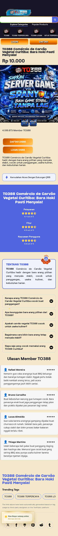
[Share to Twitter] (8, 524)
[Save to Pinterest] (33, 524)
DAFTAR (43, 41)
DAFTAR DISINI (18, 142)
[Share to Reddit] (41, 524)
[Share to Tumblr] (49, 524)
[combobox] (26, 20)
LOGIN (14, 41)
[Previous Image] (2, 94)
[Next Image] (55, 94)
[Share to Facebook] (16, 524)
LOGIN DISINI (18, 150)
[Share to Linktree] (24, 524)
